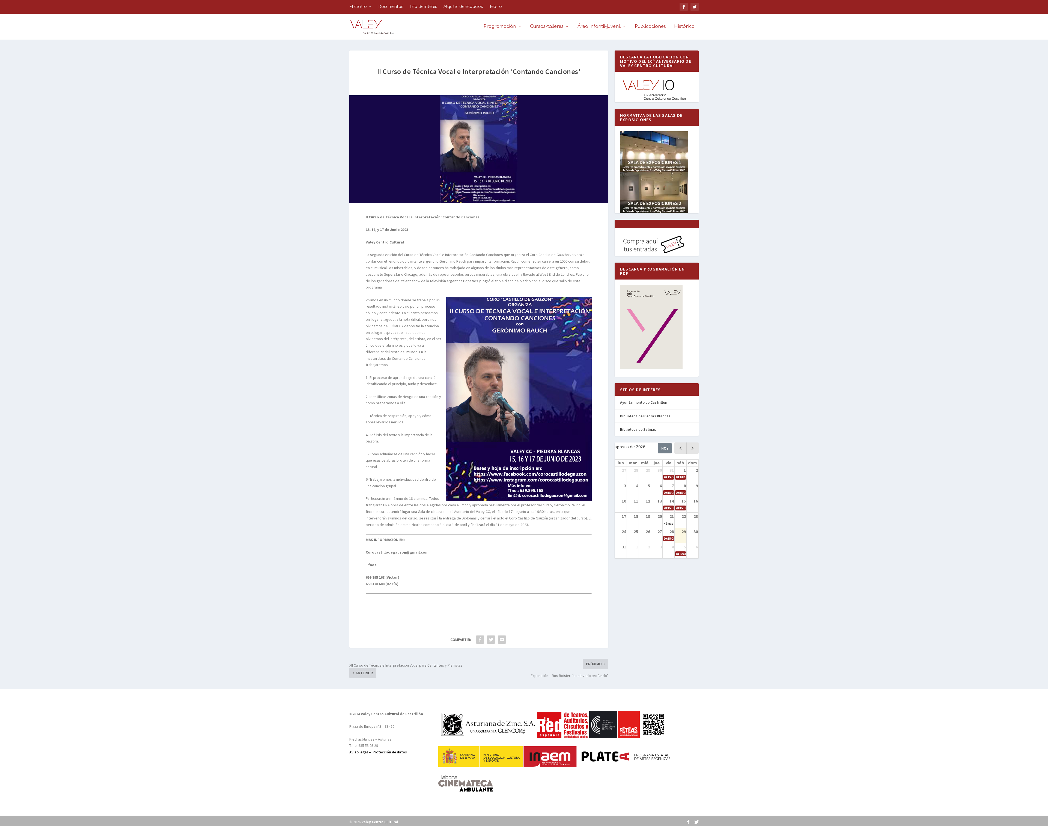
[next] (692, 448)
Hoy (664, 448)
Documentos (390, 7)
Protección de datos (390, 752)
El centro (358, 7)
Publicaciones (650, 26)
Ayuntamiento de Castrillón (643, 402)
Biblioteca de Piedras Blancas (645, 416)
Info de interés (423, 7)
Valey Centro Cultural (380, 822)
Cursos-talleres (547, 26)
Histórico (684, 26)
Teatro (495, 7)
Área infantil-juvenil (599, 26)
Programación (500, 26)
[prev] (680, 448)
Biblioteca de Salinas (638, 429)
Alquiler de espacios (463, 7)
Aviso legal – (361, 752)
